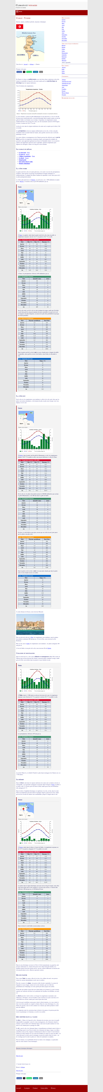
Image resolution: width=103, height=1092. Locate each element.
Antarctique (65, 85)
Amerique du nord (66, 81)
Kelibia (64, 58)
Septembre (64, 35)
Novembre (64, 38)
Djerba (49, 648)
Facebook (19, 72)
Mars (63, 23)
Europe (63, 91)
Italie (63, 69)
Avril (63, 25)
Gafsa (53, 784)
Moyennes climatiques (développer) (24, 1048)
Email (41, 72)
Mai (63, 27)
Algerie (64, 67)
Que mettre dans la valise (26, 162)
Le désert (21, 158)
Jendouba (64, 55)
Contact (35, 1088)
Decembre (64, 40)
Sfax (32, 637)
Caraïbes (64, 89)
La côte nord (22, 152)
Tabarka (33, 180)
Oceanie (64, 95)
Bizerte (22, 181)
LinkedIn (35, 72)
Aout (63, 33)
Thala (33, 156)
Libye (63, 71)
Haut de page (19, 1056)
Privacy (53, 1088)
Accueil (26, 64)
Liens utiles (44, 1088)
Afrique (32, 64)
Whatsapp (29, 72)
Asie (63, 87)
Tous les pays (19, 1070)
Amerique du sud (66, 83)
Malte (63, 73)
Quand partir (22, 160)
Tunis (28, 152)
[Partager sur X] (24, 72)
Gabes (63, 49)
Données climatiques (24, 163)
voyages (26, 5)
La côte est (22, 154)
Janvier (63, 19)
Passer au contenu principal (22, 1)
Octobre (64, 36)
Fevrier (63, 21)
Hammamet (65, 53)
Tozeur (27, 158)
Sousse (27, 154)
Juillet (63, 31)
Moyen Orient (65, 93)
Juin (63, 29)
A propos (27, 1088)
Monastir (64, 60)
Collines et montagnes (25, 156)
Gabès (28, 643)
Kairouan (64, 57)
